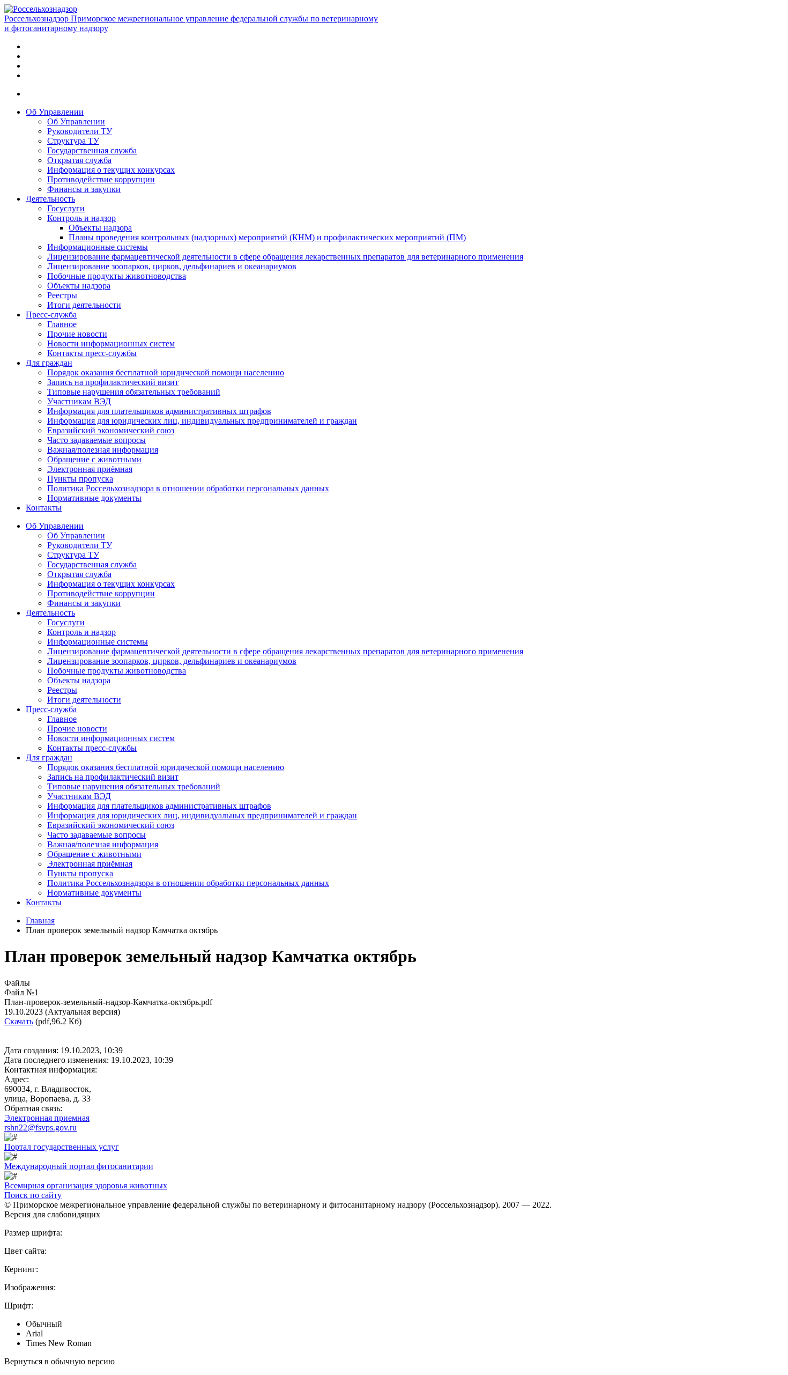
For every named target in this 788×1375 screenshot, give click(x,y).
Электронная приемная (47, 1117)
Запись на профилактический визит (113, 382)
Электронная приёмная (89, 469)
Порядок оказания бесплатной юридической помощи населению (165, 372)
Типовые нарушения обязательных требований (133, 391)
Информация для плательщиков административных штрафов (159, 411)
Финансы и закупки (84, 189)
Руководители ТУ (79, 131)
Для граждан (49, 362)
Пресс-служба (51, 314)
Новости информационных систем (111, 343)
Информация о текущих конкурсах (111, 169)
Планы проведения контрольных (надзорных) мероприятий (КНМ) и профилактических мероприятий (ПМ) (267, 237)
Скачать (18, 1021)
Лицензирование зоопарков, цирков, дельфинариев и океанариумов (171, 266)
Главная (40, 920)
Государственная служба (92, 150)
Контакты (44, 507)
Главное (62, 324)
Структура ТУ (73, 140)
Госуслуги (66, 208)
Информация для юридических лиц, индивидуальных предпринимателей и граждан (202, 420)
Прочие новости (77, 333)
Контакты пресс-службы (92, 353)
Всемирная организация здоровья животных (85, 1185)
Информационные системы (97, 247)
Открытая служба (79, 160)
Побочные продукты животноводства (116, 275)
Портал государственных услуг (61, 1146)
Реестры (62, 295)
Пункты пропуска (80, 478)
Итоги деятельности (84, 304)
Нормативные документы (94, 497)
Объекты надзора (100, 227)
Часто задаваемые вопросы (96, 440)
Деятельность (50, 198)
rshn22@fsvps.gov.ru (40, 1127)
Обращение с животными (94, 459)
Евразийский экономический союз (110, 430)
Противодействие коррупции (101, 179)
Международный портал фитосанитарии (78, 1166)
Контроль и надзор (81, 218)
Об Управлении (55, 111)
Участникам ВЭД (79, 401)
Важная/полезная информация (102, 449)
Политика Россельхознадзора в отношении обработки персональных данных (188, 488)
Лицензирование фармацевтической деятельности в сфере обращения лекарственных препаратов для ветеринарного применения (285, 256)
